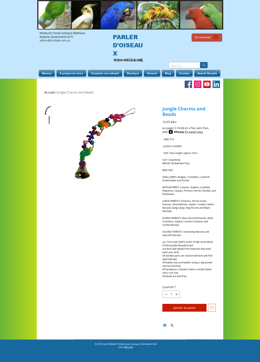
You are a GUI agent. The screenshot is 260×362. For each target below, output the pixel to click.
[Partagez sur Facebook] (165, 325)
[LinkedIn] (216, 84)
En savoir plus (194, 132)
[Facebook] (188, 84)
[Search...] (203, 65)
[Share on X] (172, 325)
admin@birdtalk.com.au (55, 40)
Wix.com (128, 347)
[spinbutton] (171, 294)
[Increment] (176, 294)
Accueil (49, 92)
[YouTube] (207, 84)
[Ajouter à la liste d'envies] (212, 308)
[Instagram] (197, 84)
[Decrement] (165, 294)
